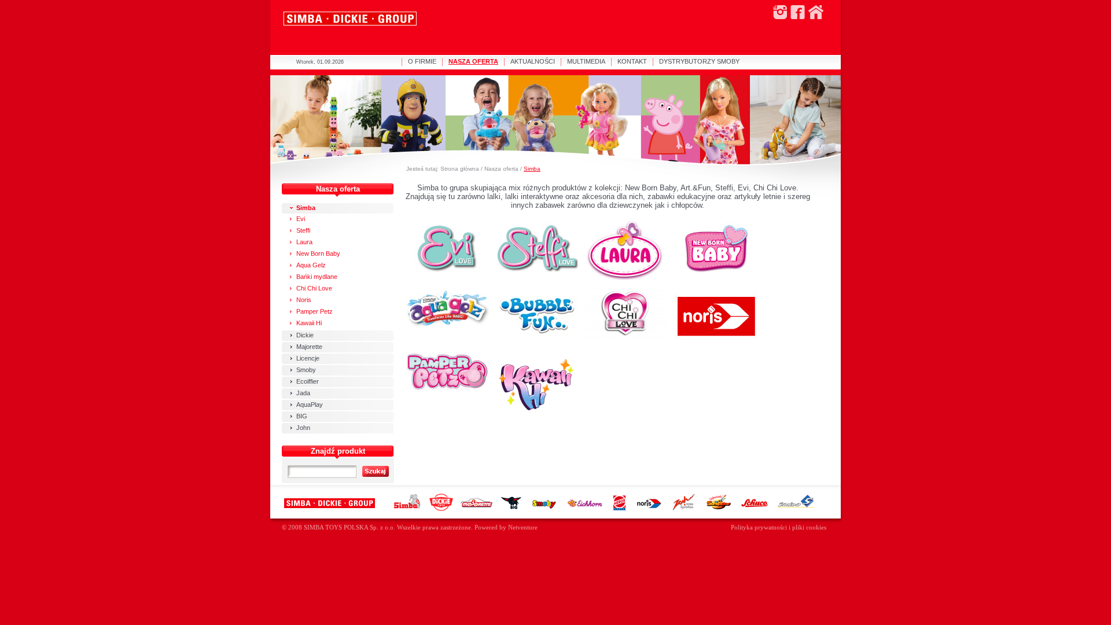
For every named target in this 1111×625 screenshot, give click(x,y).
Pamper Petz (314, 311)
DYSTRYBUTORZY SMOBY (699, 61)
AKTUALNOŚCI (532, 61)
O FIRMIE (422, 61)
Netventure (523, 527)
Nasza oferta (501, 169)
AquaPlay (309, 404)
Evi (300, 218)
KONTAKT (632, 61)
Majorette (309, 346)
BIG (301, 416)
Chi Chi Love (314, 288)
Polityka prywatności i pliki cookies (778, 527)
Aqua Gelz (311, 265)
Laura (304, 241)
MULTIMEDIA (586, 61)
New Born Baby (318, 253)
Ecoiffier (307, 381)
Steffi (303, 230)
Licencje (307, 358)
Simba (532, 169)
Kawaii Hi (309, 322)
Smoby (306, 369)
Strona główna (459, 169)
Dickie (305, 335)
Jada (303, 392)
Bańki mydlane (316, 276)
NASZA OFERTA (473, 61)
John (303, 427)
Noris (303, 299)
